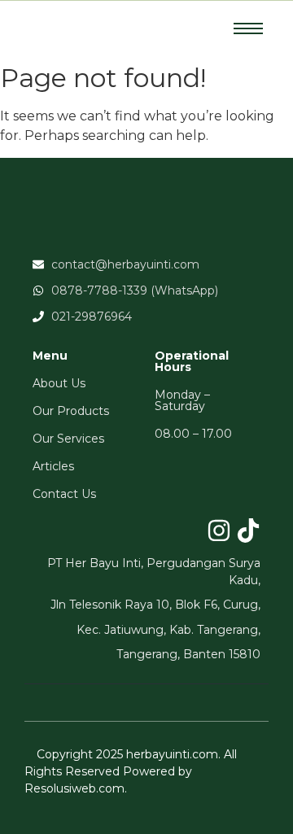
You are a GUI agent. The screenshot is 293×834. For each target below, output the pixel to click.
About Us (59, 383)
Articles (53, 466)
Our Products (71, 411)
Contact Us (64, 494)
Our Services (68, 438)
